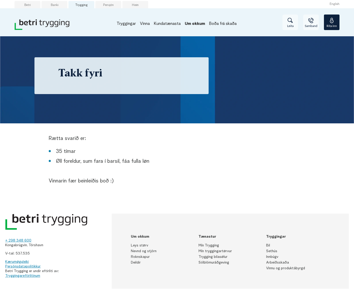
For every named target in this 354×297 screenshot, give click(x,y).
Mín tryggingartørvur (215, 251)
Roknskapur (140, 257)
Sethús (271, 251)
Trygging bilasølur (213, 257)
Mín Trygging (209, 245)
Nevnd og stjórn (144, 251)
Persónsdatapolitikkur (23, 266)
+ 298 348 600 (18, 240)
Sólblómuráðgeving (214, 262)
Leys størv (139, 245)
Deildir (136, 262)
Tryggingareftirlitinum (22, 276)
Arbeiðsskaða (277, 262)
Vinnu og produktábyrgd (285, 268)
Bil (268, 245)
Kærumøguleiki (17, 262)
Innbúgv (272, 257)
